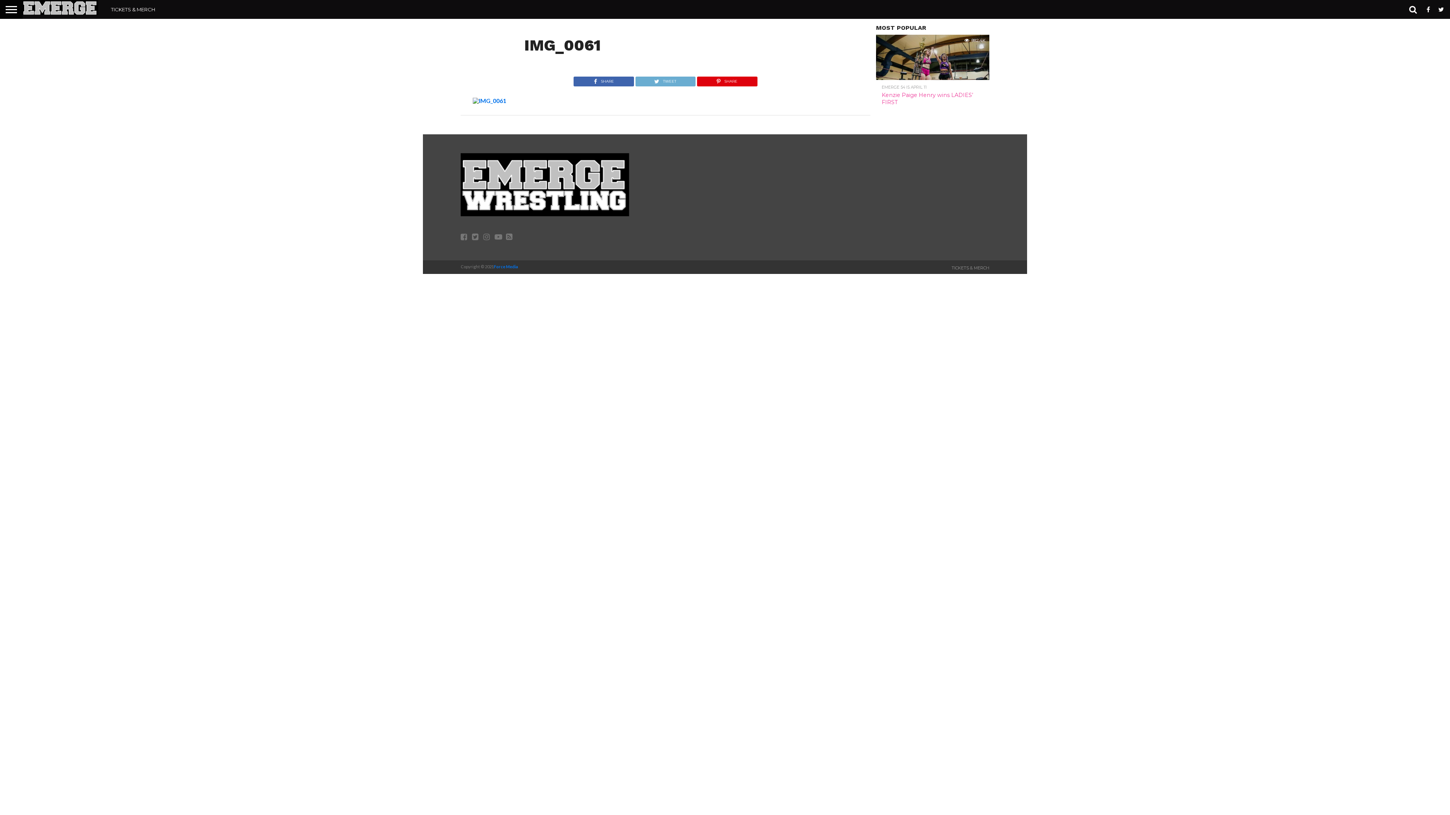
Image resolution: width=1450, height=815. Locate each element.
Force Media (506, 266)
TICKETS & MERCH (133, 9)
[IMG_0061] (489, 100)
